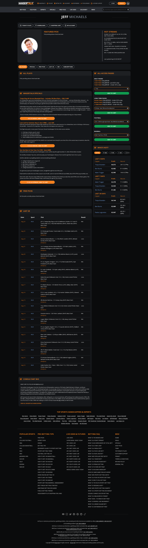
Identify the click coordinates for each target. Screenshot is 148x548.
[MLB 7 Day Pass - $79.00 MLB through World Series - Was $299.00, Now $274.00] (111, 135)
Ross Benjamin (24, 418)
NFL (60, 400)
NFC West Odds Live (73, 453)
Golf (21, 461)
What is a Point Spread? (96, 440)
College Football (26, 440)
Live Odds (73, 9)
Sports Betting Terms (45, 451)
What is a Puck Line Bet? (96, 451)
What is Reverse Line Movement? (98, 501)
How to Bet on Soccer (45, 464)
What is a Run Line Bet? (95, 453)
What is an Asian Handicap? (97, 469)
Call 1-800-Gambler (88, 532)
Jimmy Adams (82, 418)
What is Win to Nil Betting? (97, 480)
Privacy (117, 456)
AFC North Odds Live (73, 461)
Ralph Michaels (91, 416)
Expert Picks (42, 440)
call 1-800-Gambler (93, 538)
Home (117, 438)
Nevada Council (64, 535)
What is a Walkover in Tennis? (98, 496)
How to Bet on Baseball (46, 459)
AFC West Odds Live (73, 456)
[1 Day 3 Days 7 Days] (111, 88)
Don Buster (75, 423)
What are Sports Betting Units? (98, 475)
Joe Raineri (105, 418)
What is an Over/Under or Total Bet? (100, 443)
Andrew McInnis (65, 423)
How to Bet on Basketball (46, 456)
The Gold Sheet (101, 416)
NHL (21, 448)
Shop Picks (118, 445)
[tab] (22, 66)
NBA (21, 443)
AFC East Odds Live (73, 451)
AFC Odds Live (71, 445)
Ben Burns (98, 169)
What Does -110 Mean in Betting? (99, 499)
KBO (21, 453)
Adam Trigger (99, 172)
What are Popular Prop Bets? (97, 456)
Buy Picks (23, 9)
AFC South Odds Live (73, 467)
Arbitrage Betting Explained (47, 488)
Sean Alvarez (111, 421)
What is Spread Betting (95, 464)
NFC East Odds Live (73, 448)
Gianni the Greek (111, 416)
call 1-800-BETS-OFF (92, 526)
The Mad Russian (37, 421)
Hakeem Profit (62, 416)
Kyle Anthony (56, 421)
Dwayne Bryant (82, 421)
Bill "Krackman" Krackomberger (97, 421)
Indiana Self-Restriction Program (74, 529)
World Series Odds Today (75, 469)
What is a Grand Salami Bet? (97, 504)
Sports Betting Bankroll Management (51, 483)
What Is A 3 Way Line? (94, 445)
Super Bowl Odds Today (75, 440)
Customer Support (121, 453)
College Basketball (26, 445)
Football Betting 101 (45, 453)
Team (117, 448)
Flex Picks (33, 9)
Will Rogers (90, 418)
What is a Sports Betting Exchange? (100, 491)
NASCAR (22, 467)
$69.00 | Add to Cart (37, 146)
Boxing (22, 464)
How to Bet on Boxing (45, 472)
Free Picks (62, 9)
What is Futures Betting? (96, 467)
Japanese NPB (24, 456)
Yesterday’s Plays (121, 451)
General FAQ (119, 464)
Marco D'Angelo (123, 418)
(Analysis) (43, 227)
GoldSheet (83, 9)
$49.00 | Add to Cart (37, 118)
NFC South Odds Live (73, 464)
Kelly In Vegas (72, 421)
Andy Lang (42, 418)
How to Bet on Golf (44, 467)
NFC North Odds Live (73, 459)
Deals (117, 440)
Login (113, 3)
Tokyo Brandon (100, 165)
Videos (40, 443)
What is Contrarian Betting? (97, 507)
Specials (52, 9)
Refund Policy (120, 461)
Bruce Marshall (122, 416)
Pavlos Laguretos (100, 212)
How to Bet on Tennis (45, 477)
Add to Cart (111, 93)
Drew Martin (33, 416)
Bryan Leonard (71, 416)
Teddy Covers (47, 421)
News (93, 9)
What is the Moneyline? (95, 438)
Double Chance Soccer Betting (98, 493)
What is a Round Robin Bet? (97, 461)
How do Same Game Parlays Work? (99, 472)
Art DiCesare (83, 423)
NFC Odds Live (71, 443)
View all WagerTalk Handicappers (31, 403)
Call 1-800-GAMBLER (81, 523)
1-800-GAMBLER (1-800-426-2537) (103, 521)
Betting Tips (42, 445)
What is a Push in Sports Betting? (99, 477)
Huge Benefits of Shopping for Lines (50, 493)
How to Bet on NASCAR (45, 480)
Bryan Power (41, 416)
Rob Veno (98, 418)
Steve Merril (33, 418)
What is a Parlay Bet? (95, 448)
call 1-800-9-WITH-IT (92, 528)
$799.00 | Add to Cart (37, 182)
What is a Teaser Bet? (95, 459)
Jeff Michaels (113, 418)
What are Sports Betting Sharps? (99, 488)
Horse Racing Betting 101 (46, 475)
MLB (21, 451)
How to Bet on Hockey (45, 461)
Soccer (22, 459)
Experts (43, 9)
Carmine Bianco (60, 418)
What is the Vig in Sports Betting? (99, 483)
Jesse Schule (27, 421)
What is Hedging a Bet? (95, 485)
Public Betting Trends (45, 491)
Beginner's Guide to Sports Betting (49, 448)
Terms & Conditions (121, 459)
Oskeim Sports (50, 418)
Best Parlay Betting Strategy (47, 485)
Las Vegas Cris (120, 421)
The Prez (64, 421)
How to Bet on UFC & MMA (46, 469)
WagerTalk (57, 542)
